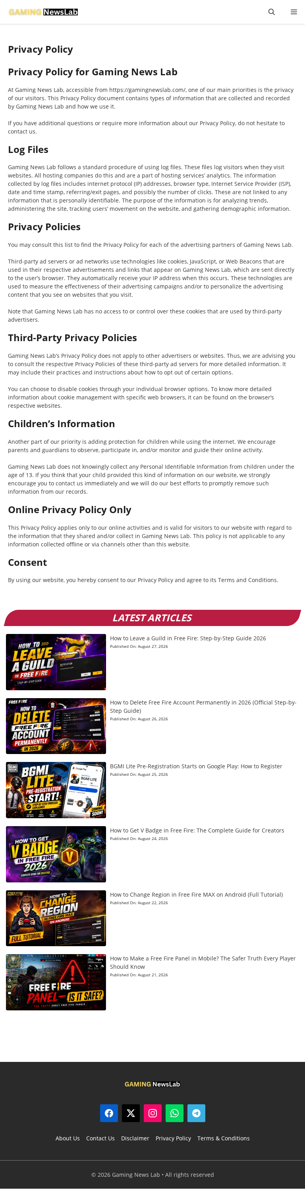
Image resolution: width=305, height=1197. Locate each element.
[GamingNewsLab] (43, 12)
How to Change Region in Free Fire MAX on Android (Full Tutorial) (196, 894)
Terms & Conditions (223, 1138)
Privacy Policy (173, 1138)
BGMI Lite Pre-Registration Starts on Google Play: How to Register (196, 766)
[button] (272, 12)
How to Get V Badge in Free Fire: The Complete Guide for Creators (197, 830)
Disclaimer (135, 1138)
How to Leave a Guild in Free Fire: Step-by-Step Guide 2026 (188, 638)
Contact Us (100, 1138)
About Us (68, 1138)
